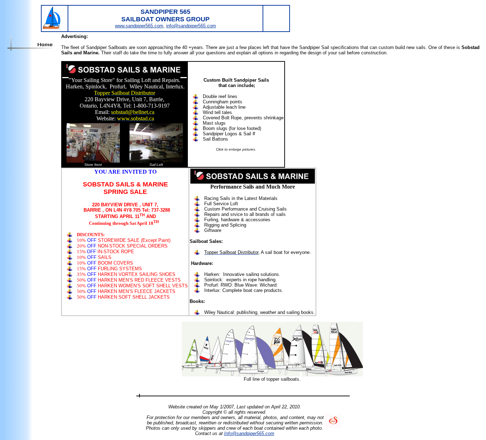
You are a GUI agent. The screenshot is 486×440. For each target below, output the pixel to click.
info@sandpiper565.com (191, 25)
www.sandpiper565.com (139, 25)
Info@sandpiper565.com (249, 433)
